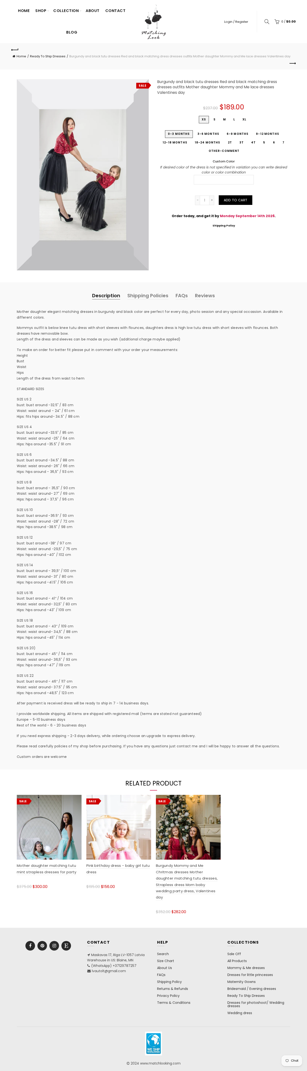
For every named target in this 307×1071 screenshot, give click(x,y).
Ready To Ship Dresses (47, 56)
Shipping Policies (147, 295)
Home (24, 10)
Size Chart (165, 960)
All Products (237, 960)
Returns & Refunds (172, 988)
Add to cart (235, 200)
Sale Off (234, 954)
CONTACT (115, 10)
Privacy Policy (168, 995)
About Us (164, 967)
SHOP (40, 10)
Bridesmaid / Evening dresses (251, 988)
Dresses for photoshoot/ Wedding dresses (255, 1004)
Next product (292, 63)
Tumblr (66, 946)
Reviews (205, 295)
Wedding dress (239, 1013)
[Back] (15, 49)
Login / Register (236, 21)
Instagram (54, 946)
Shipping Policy (224, 225)
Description (106, 295)
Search (163, 954)
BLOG (71, 32)
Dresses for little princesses (250, 974)
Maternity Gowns (241, 981)
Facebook (30, 946)
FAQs (182, 295)
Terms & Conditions (173, 1002)
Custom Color (224, 161)
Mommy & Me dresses (246, 967)
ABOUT (93, 10)
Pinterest (42, 946)
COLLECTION (66, 10)
